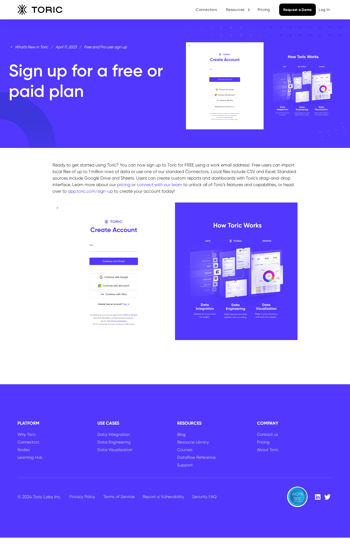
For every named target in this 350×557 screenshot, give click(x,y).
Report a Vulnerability (163, 496)
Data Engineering (114, 442)
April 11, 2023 (66, 47)
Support (185, 465)
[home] (40, 9)
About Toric (267, 449)
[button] (238, 9)
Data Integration (113, 434)
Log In (324, 9)
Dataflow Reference (196, 457)
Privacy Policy (82, 496)
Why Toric (27, 434)
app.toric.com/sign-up (90, 191)
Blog (181, 434)
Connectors (206, 9)
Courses (184, 449)
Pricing (264, 9)
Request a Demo (297, 10)
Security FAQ (204, 496)
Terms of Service (119, 496)
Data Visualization (114, 449)
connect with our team (159, 184)
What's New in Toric (31, 47)
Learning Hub (30, 457)
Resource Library (193, 442)
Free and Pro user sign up (105, 47)
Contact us (267, 434)
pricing (123, 184)
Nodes (24, 449)
